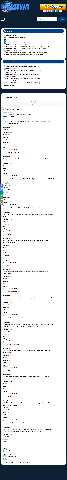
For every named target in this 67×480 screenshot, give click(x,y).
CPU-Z (8, 370)
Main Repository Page (12, 109)
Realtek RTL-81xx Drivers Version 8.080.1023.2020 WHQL (23, 70)
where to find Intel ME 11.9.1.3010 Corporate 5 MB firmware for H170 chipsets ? (26, 52)
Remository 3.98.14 (8, 462)
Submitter (37, 122)
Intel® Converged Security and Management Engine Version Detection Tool (25, 54)
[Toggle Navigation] (3, 19)
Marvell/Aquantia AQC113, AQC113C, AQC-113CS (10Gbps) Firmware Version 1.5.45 (27, 47)
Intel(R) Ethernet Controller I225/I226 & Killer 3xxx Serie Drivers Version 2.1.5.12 (26, 48)
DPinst (8, 234)
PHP (25, 462)
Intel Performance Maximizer (16, 423)
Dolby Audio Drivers (11, 35)
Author (43, 122)
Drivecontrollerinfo (12, 152)
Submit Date (29, 122)
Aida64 (8, 318)
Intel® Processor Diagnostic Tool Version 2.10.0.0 (23, 208)
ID (9, 122)
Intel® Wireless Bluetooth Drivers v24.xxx (17, 45)
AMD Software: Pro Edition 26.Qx (14, 50)
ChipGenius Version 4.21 (14, 123)
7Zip (7, 265)
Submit (8, 459)
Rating (48, 122)
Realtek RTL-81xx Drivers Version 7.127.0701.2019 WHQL (23, 79)
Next (10, 454)
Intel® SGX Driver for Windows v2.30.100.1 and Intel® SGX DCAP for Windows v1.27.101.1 (29, 41)
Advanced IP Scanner (13, 291)
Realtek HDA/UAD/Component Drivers (16, 39)
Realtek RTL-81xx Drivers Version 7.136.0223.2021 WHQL (23, 66)
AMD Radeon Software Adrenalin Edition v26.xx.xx (18, 43)
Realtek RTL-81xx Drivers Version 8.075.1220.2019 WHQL (23, 83)
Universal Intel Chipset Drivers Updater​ (16, 37)
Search (63, 19)
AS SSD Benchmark (12, 344)
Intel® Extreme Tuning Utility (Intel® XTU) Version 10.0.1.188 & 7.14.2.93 (30, 179)
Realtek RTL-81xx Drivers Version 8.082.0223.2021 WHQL (23, 74)
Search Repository (11, 457)
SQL (28, 462)
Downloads (21, 122)
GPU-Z (8, 397)
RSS (30, 114)
